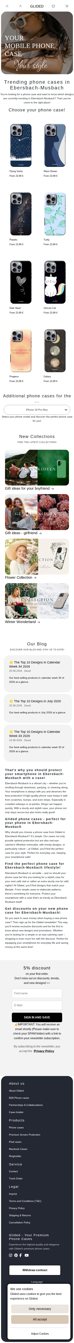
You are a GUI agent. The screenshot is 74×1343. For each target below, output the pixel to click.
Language (37, 1281)
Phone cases (16, 1127)
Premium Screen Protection (24, 1134)
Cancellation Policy (19, 1222)
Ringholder (15, 1156)
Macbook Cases (18, 1149)
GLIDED (36, 6)
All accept (40, 1319)
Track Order (16, 1178)
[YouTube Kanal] (27, 1255)
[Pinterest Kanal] (16, 1255)
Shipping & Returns (20, 1215)
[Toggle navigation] (7, 6)
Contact (13, 1171)
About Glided (16, 1090)
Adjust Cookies (40, 1333)
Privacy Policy (44, 1051)
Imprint (13, 1193)
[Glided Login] (20, 6)
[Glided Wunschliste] (53, 6)
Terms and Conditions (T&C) (25, 1201)
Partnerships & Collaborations (26, 1105)
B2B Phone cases (19, 1097)
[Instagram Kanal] (11, 1255)
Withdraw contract (34, 1270)
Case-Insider (16, 1112)
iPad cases (15, 1141)
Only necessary (40, 1309)
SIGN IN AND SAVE (37, 1017)
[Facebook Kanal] (21, 1255)
